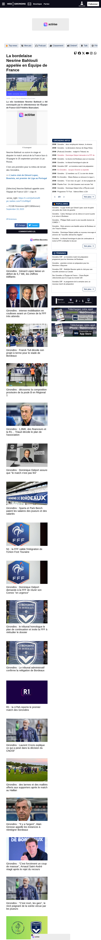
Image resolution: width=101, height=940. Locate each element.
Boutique (37, 4)
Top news (13, 46)
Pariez (46, 4)
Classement (58, 46)
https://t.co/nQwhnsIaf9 (29, 198)
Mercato (27, 46)
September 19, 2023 (15, 209)
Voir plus (87, 197)
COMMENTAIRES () (27, 231)
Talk (85, 46)
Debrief (73, 46)
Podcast (42, 46)
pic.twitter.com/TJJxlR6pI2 (18, 201)
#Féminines (11, 219)
